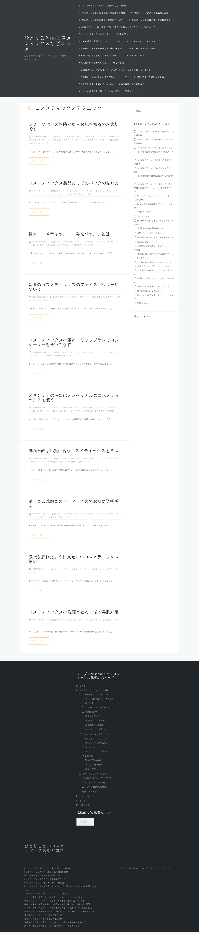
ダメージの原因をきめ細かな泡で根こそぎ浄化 (101, 48)
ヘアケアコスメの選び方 (96, 787)
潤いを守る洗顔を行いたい (152, 228)
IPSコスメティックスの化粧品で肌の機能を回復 (102, 12)
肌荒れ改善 (85, 805)
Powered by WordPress (132, 868)
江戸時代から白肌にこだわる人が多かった (99, 77)
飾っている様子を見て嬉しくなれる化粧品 (99, 91)
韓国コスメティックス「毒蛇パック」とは (69, 234)
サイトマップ (153, 41)
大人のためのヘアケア (134, 55)
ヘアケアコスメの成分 (95, 782)
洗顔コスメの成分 (96, 724)
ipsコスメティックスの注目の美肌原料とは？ (101, 19)
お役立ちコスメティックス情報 (66, 136)
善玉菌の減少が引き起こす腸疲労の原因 (98, 55)
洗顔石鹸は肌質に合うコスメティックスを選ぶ (73, 451)
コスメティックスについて (51, 194)
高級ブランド (131, 91)
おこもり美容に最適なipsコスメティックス (100, 41)
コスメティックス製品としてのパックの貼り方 (74, 183)
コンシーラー (45, 355)
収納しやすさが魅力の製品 (142, 48)
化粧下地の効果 (95, 760)
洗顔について (83, 461)
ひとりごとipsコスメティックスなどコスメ (47, 43)
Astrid (156, 868)
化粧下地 (89, 756)
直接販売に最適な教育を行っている (96, 84)
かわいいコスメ (133, 41)
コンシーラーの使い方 (61, 355)
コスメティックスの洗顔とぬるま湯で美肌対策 (74, 612)
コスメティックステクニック (92, 297)
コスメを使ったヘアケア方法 (98, 778)
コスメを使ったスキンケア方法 (100, 140)
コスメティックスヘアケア (75, 140)
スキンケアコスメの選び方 (102, 411)
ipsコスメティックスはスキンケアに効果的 (149, 19)
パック (94, 194)
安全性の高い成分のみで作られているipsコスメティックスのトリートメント (116, 69)
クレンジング (94, 716)
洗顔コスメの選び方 (68, 461)
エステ (83, 686)
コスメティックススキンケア (93, 136)
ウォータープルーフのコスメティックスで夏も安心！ (105, 34)
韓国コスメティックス (83, 245)
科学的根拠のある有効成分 (132, 84)
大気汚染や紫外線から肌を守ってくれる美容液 (101, 62)
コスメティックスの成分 (52, 140)
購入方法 (92, 769)
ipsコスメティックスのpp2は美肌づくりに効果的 (103, 5)
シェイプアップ (87, 796)
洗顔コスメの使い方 (50, 461)
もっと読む (39, 161)
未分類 (83, 800)
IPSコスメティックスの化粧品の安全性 (150, 12)
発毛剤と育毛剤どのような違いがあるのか (145, 77)
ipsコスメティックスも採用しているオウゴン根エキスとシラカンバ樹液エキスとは (119, 27)
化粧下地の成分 (95, 764)
